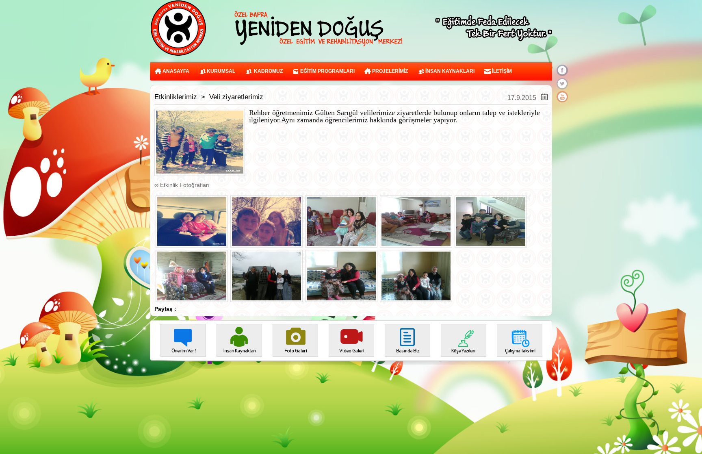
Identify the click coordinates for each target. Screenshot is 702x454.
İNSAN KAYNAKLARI (449, 71)
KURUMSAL (220, 71)
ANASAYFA (175, 71)
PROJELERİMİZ (389, 71)
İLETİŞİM (501, 71)
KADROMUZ (267, 71)
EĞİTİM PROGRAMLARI (327, 71)
